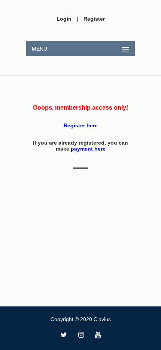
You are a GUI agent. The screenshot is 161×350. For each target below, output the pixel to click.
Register (94, 19)
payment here (88, 149)
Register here (81, 125)
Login (64, 19)
